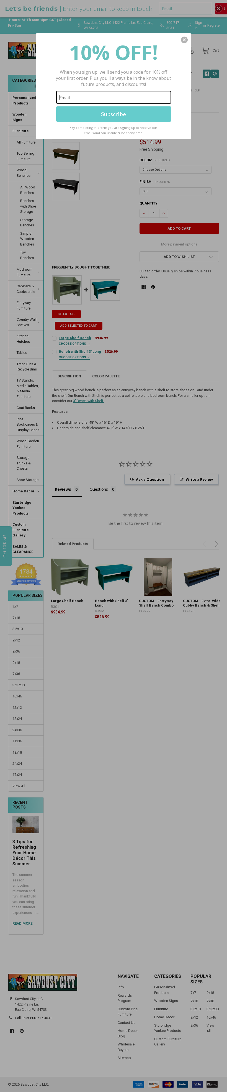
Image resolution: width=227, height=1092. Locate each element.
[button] (184, 40)
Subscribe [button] (113, 114)
